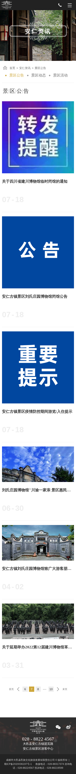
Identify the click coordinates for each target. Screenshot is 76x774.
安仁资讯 (25, 68)
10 (51, 689)
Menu (70, 5)
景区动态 (38, 75)
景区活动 (60, 75)
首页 (12, 68)
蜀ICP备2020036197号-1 (18, 764)
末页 (64, 689)
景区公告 (16, 75)
